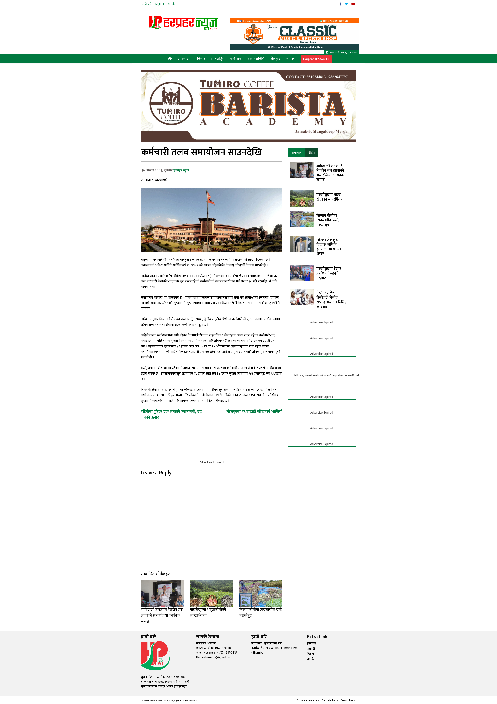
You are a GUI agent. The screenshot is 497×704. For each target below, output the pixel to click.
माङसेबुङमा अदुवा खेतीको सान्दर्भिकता (330, 197)
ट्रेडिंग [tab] (311, 153)
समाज (290, 59)
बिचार (201, 59)
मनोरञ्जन (235, 59)
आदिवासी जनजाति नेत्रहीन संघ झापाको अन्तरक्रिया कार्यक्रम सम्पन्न (330, 173)
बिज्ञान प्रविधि (255, 59)
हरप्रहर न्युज (181, 170)
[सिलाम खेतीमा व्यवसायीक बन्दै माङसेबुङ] (302, 219)
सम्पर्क (171, 4)
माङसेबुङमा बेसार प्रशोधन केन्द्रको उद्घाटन (328, 273)
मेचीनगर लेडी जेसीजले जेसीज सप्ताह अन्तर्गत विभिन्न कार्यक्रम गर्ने (331, 300)
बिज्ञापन (159, 4)
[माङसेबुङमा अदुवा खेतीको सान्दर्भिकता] (302, 198)
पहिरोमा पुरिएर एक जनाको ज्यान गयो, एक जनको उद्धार (171, 414)
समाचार (183, 59)
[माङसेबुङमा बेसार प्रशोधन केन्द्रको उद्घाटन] (302, 272)
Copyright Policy (330, 700)
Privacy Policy (348, 700)
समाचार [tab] (297, 153)
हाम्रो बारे (147, 4)
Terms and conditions (308, 700)
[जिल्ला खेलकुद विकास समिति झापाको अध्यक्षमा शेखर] (302, 243)
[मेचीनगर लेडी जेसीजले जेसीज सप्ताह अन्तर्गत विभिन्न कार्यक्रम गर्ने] (302, 296)
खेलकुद (275, 59)
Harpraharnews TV (316, 59)
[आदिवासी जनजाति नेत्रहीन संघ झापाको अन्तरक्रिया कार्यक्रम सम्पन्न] (302, 169)
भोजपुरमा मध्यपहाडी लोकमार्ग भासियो (254, 411)
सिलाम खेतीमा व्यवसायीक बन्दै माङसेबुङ (327, 220)
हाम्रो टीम (311, 648)
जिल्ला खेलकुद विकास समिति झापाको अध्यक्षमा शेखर (328, 247)
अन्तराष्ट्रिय (217, 59)
